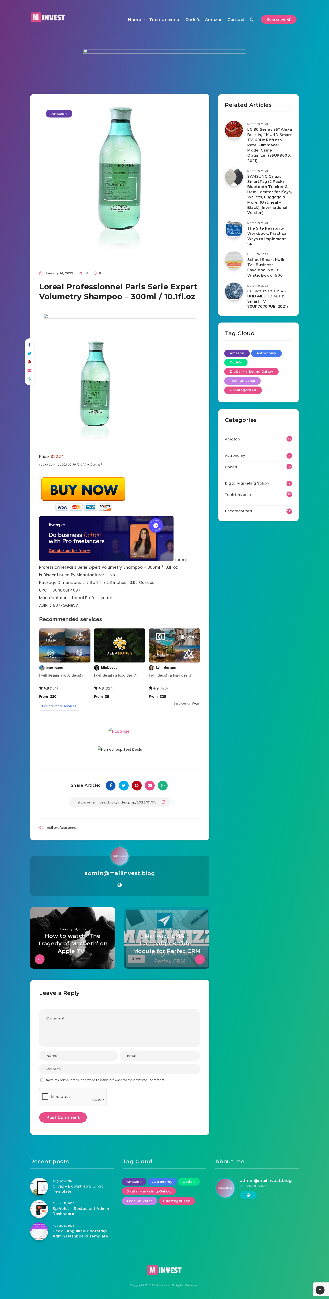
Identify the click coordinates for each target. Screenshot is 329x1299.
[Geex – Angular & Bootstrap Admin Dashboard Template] (39, 1231)
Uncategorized (243, 390)
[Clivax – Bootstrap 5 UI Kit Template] (39, 1187)
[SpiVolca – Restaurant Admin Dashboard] (39, 1209)
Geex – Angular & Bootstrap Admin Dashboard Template (80, 1233)
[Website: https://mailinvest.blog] (120, 884)
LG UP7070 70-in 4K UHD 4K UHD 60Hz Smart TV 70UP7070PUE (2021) (267, 299)
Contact (236, 19)
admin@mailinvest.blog (119, 873)
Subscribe (276, 19)
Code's (236, 362)
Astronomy (266, 353)
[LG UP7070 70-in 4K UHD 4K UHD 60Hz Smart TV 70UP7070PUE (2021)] (234, 291)
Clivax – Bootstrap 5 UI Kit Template (78, 1189)
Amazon (214, 19)
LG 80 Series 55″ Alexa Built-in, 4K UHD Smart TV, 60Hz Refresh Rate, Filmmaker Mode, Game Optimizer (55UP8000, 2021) (269, 145)
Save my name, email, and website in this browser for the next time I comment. (105, 1080)
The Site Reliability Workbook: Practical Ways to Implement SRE (267, 236)
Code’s (193, 19)
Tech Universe (165, 19)
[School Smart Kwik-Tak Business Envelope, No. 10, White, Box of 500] (234, 260)
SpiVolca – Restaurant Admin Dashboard (81, 1211)
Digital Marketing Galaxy (251, 372)
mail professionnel (61, 827)
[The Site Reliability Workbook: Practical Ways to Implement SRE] (234, 229)
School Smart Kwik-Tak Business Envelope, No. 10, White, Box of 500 (266, 268)
